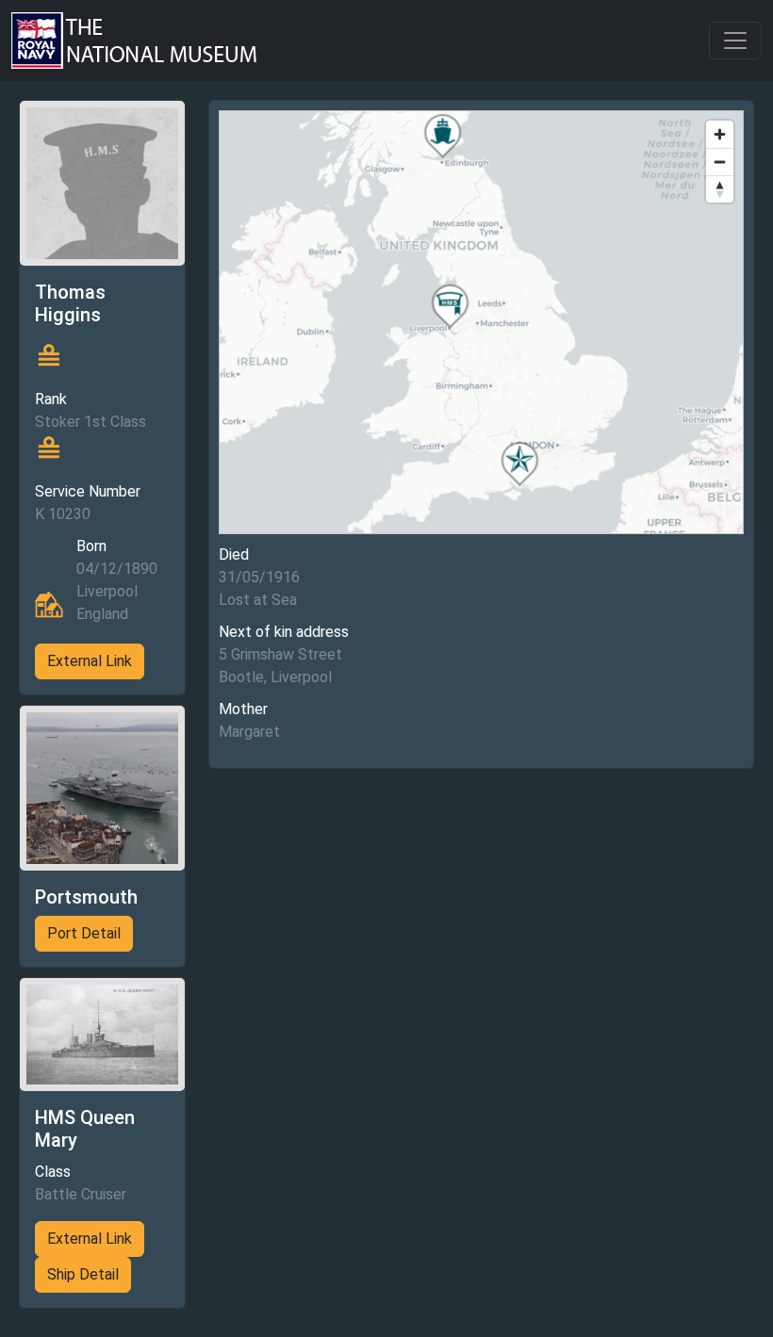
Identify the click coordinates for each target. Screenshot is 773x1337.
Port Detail (84, 933)
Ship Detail (83, 1274)
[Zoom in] (719, 134)
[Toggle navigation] (735, 40)
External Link (89, 661)
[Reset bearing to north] (719, 189)
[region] (481, 322)
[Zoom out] (719, 161)
